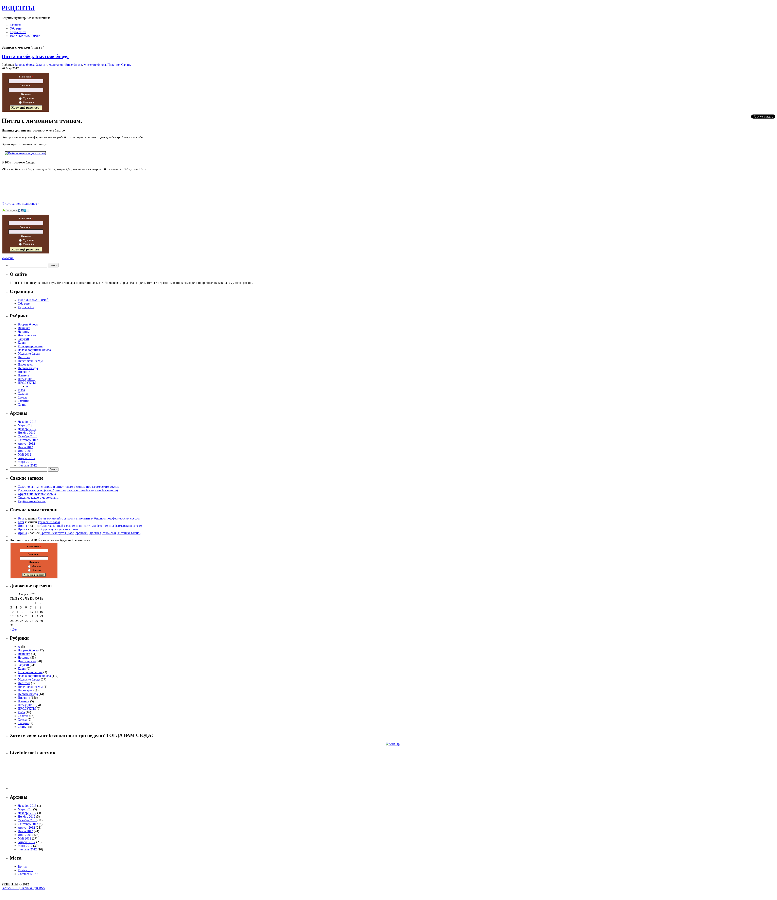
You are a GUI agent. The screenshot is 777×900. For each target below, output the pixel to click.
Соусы (22, 397)
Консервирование (30, 346)
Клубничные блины (32, 501)
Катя (21, 522)
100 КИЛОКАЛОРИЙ (25, 35)
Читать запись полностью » (20, 203)
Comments (28, 874)
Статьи (23, 404)
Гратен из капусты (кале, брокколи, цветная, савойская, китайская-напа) (68, 490)
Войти (22, 866)
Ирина (22, 525)
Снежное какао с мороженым (38, 497)
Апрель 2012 (26, 458)
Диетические (27, 335)
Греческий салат (49, 522)
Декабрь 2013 (27, 421)
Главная (15, 25)
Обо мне (15, 28)
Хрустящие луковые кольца (37, 494)
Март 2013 (25, 425)
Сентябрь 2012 (28, 440)
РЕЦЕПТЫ (18, 8)
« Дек (13, 629)
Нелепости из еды (30, 361)
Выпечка (24, 328)
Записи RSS (10, 888)
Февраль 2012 (27, 465)
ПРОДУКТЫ (27, 382)
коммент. (8, 258)
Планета (23, 375)
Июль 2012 (25, 447)
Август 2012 (26, 443)
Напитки (24, 357)
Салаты (126, 64)
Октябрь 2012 (27, 436)
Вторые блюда (25, 64)
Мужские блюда (95, 64)
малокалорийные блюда (65, 64)
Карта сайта (18, 32)
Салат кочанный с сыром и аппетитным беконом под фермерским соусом (68, 486)
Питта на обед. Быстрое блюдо (35, 56)
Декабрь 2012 (27, 429)
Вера (21, 518)
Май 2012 (24, 454)
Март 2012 (25, 461)
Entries (25, 870)
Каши (22, 342)
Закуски (41, 64)
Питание (113, 64)
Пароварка (25, 364)
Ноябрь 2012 (26, 432)
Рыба (21, 390)
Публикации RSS (32, 888)
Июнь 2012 (25, 451)
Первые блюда (28, 368)
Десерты (24, 331)
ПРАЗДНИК (26, 379)
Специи (23, 401)
